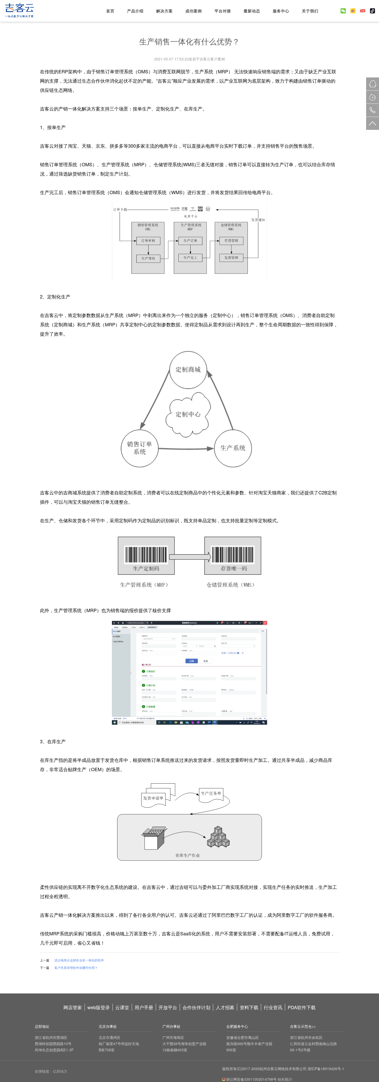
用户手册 (144, 1007)
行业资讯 (273, 1007)
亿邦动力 (60, 1071)
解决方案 (164, 11)
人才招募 (225, 1007)
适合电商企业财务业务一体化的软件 (79, 960)
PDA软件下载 (302, 1007)
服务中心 (281, 11)
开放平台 (168, 1007)
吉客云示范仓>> (303, 1026)
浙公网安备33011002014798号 (251, 1079)
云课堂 (122, 1007)
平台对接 (223, 11)
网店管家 (72, 1007)
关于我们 (310, 11)
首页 (110, 11)
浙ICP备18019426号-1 (326, 1068)
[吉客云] (19, 11)
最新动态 (252, 11)
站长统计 (284, 1079)
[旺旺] (372, 97)
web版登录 (98, 1007)
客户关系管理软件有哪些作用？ (76, 967)
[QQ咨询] (372, 83)
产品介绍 (135, 11)
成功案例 (193, 11)
